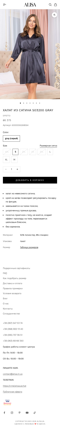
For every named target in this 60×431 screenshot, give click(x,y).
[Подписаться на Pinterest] (19, 412)
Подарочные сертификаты (16, 268)
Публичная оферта (12, 391)
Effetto (6, 116)
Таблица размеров (29, 247)
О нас (6, 303)
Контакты (8, 308)
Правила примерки (13, 288)
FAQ (5, 273)
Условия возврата (12, 293)
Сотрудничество (11, 313)
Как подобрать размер (14, 278)
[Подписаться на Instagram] (11, 412)
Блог (5, 298)
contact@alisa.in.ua (12, 374)
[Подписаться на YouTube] (27, 412)
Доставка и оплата (12, 283)
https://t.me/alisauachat (14, 386)
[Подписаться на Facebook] (4, 412)
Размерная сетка (48, 145)
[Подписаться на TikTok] (34, 412)
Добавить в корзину (30, 180)
